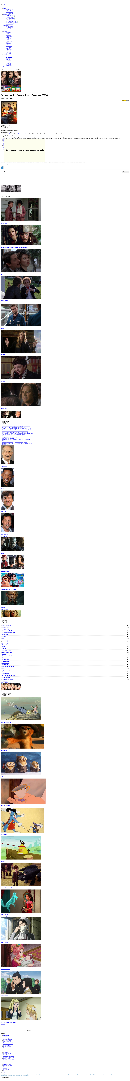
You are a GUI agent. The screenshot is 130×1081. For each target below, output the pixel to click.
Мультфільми (6, 25)
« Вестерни (8, 35)
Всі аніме (3, 1024)
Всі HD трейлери (4, 609)
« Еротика (8, 53)
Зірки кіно (5, 1036)
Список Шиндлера (7, 641)
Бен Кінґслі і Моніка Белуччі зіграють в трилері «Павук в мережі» (17, 443)
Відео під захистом (7, 1065)
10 (3, 149)
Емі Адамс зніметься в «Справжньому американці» (14, 434)
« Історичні (8, 43)
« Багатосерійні (10, 27)
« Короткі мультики (11, 28)
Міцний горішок (6, 640)
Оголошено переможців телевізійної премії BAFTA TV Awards (16, 428)
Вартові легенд (5, 670)
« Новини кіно (9, 9)
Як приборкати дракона (8, 666)
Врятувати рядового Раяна (9, 632)
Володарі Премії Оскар (8, 1059)
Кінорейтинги (6, 14)
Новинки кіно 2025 (7, 1039)
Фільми (5, 31)
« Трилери (8, 47)
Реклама (5, 1068)
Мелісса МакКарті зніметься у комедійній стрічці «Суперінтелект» (17, 433)
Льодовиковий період (7, 679)
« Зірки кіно (9, 10)
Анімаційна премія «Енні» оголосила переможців (13, 440)
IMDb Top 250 (6, 1052)
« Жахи (8, 48)
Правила (5, 1066)
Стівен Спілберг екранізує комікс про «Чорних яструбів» (15, 432)
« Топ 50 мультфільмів (11, 21)
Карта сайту (6, 1069)
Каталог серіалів (7, 1041)
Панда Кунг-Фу (6, 677)
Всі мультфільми (4, 807)
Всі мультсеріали (4, 916)
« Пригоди (8, 38)
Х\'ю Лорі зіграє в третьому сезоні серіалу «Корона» (14, 435)
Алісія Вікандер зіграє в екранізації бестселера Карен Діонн (16, 439)
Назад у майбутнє (6, 629)
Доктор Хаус (5, 644)
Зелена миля (5, 634)
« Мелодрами (9, 36)
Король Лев (5, 664)
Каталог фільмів (7, 1040)
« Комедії (8, 37)
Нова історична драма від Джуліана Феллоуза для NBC (14, 442)
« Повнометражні (10, 26)
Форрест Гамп (5, 627)
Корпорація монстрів (7, 671)
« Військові (8, 39)
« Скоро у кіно (9, 13)
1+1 (3, 638)
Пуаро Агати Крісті (7, 655)
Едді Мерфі (7, 133)
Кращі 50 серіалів (5, 663)
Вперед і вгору (5, 673)
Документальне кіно (8, 66)
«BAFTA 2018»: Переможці (8, 438)
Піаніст (4, 636)
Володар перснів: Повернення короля (11, 630)
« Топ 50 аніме (9, 24)
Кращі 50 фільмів (4, 643)
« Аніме (8, 30)
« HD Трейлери (9, 12)
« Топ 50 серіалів (10, 19)
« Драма (8, 58)
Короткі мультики (7, 1046)
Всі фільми (3, 303)
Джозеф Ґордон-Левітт (23, 133)
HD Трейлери (6, 1037)
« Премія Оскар (10, 17)
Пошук (18, 69)
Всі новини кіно (4, 444)
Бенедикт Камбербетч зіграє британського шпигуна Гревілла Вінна (17, 429)
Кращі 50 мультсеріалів (8, 1057)
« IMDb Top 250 (10, 15)
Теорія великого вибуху (8, 652)
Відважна (5, 681)
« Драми (8, 42)
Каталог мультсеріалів (8, 1044)
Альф (3, 646)
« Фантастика (9, 49)
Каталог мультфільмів (8, 1042)
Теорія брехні (6, 661)
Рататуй (4, 668)
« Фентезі (8, 50)
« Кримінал (9, 44)
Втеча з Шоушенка (6, 625)
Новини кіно (6, 1035)
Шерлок (4, 648)
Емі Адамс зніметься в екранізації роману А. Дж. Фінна (15, 431)
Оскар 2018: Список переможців (9, 437)
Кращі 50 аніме (6, 1058)
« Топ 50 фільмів (10, 18)
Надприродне (5, 659)
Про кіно (5, 8)
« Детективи (9, 41)
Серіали (5, 54)
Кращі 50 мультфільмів (6, 682)
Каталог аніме (6, 1045)
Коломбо (4, 654)
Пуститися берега (6, 650)
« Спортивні (9, 46)
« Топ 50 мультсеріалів (11, 22)
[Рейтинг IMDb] (125, 100)
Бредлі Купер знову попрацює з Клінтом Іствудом (13, 427)
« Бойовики (9, 33)
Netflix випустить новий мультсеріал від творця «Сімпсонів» (16, 426)
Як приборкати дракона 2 (8, 675)
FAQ (4, 1070)
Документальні (6, 1047)
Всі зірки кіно (4, 536)
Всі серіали (3, 410)
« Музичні (8, 52)
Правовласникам (7, 1064)
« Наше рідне (9, 32)
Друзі (3, 657)
